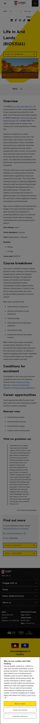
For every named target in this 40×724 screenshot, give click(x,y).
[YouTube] (28, 20)
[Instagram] (20, 20)
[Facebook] (16, 20)
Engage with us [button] (9, 583)
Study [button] (5, 589)
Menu (15, 89)
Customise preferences (20, 716)
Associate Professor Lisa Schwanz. (16, 528)
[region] (20, 690)
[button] (20, 54)
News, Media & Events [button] (13, 596)
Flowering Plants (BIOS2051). (24, 388)
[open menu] (5, 3)
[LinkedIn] (12, 20)
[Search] (35, 3)
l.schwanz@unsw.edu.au (15, 533)
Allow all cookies (20, 704)
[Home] (20, 3)
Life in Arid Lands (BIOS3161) (23, 106)
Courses (27, 11)
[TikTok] (24, 20)
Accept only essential (20, 710)
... (15, 11)
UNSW (5, 11)
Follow (28, 17)
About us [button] (6, 602)
